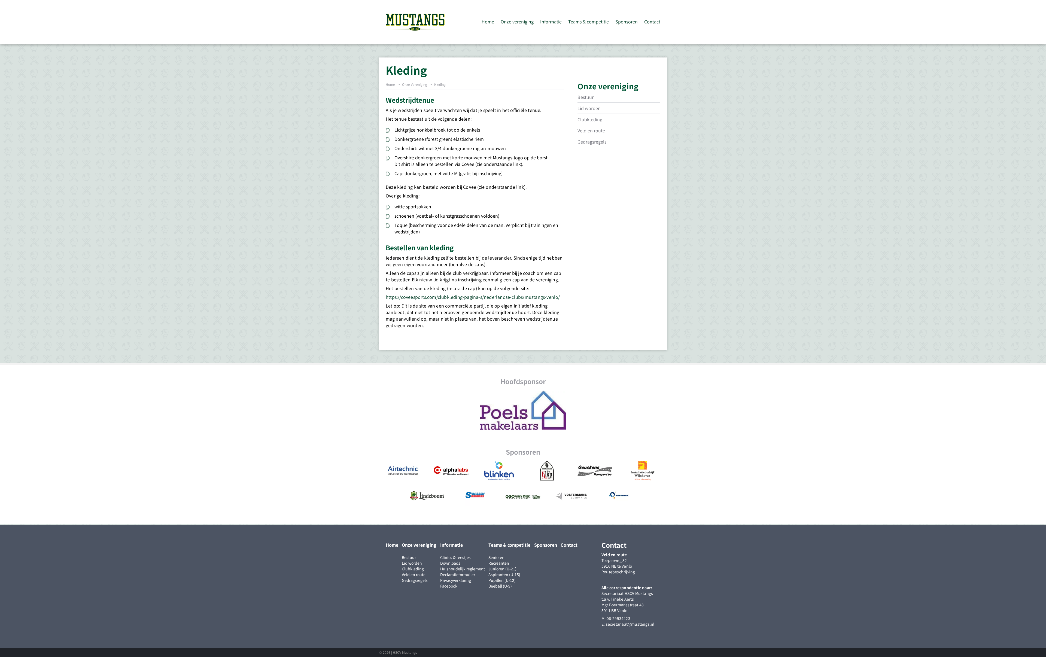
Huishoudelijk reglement (462, 568)
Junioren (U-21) (502, 568)
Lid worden (589, 108)
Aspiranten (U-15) (504, 574)
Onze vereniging (517, 21)
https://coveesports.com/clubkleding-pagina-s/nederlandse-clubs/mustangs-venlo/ (473, 297)
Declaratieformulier (457, 574)
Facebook (448, 586)
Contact (652, 21)
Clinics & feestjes (455, 557)
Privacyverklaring (455, 580)
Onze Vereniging (414, 84)
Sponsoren (626, 21)
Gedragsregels (591, 141)
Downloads (450, 563)
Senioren (496, 557)
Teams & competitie (588, 21)
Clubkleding (589, 119)
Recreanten (498, 563)
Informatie (551, 21)
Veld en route (591, 130)
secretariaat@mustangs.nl (630, 624)
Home (488, 21)
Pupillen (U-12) (502, 580)
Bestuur (585, 97)
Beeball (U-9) (500, 586)
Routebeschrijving (618, 571)
